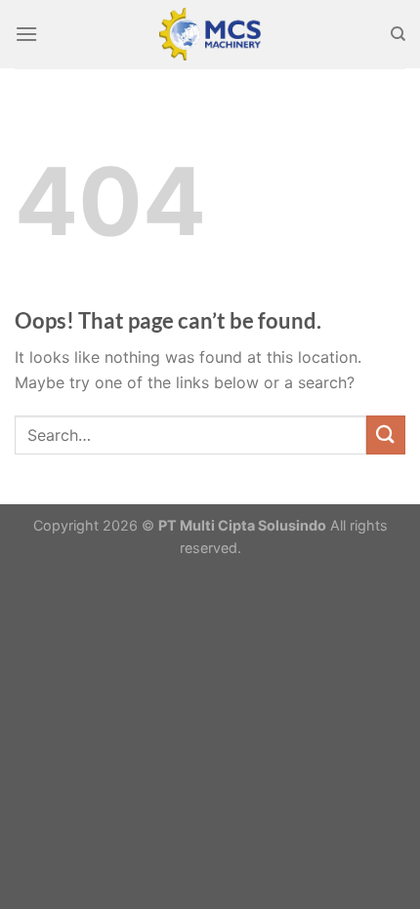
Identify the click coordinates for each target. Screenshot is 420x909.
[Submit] (385, 434)
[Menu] (26, 34)
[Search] (398, 34)
